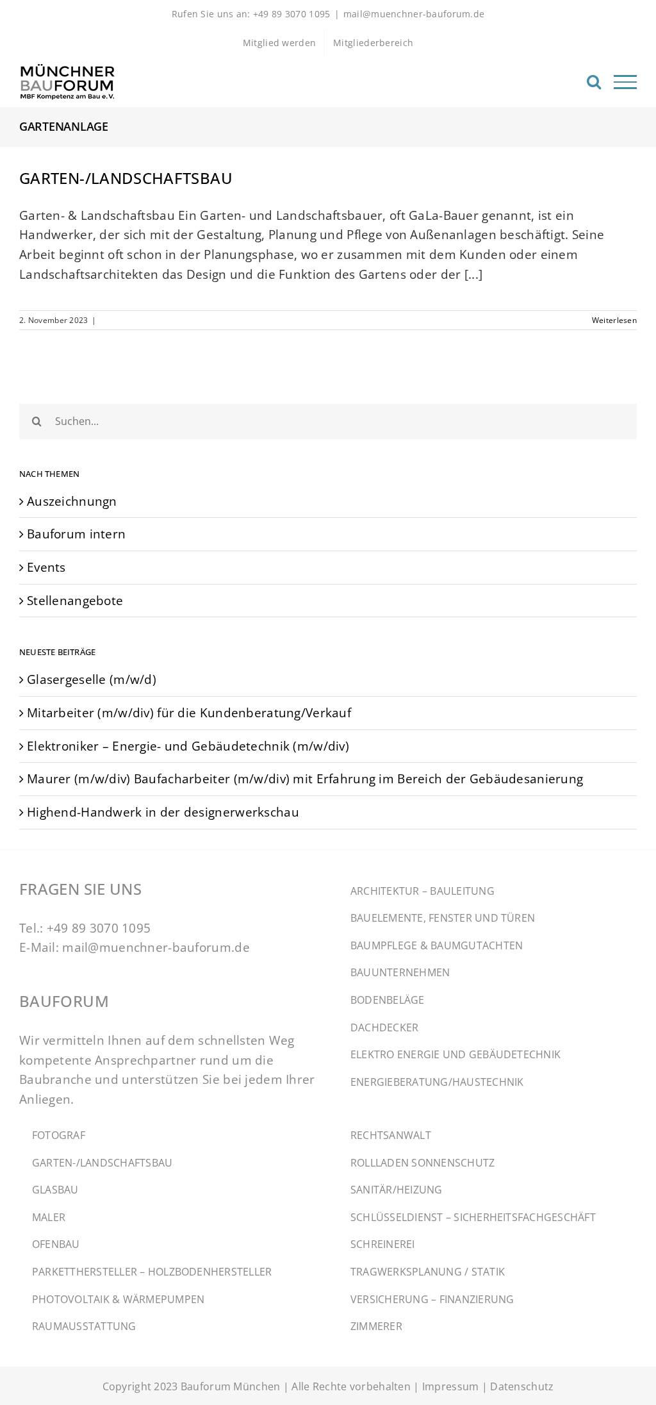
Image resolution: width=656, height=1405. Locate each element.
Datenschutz (522, 1386)
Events (46, 567)
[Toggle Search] (594, 81)
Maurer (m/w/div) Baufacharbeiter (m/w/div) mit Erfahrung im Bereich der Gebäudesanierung (305, 778)
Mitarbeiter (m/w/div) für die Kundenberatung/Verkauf (189, 712)
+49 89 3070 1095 (99, 927)
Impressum (450, 1386)
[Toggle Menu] (625, 82)
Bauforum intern (76, 533)
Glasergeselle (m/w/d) (91, 679)
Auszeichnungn (72, 501)
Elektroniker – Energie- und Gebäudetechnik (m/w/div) (188, 745)
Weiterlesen (614, 320)
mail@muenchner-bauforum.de (414, 14)
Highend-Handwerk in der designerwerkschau (163, 811)
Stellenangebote (75, 600)
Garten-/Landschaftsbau (126, 177)
